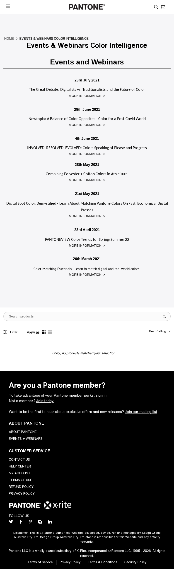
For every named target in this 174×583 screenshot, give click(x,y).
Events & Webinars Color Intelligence (54, 38)
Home (9, 38)
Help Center (20, 466)
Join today (45, 400)
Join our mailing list (141, 411)
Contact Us (19, 459)
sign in (100, 395)
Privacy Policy (22, 493)
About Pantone (23, 431)
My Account (19, 473)
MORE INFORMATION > (87, 96)
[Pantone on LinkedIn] (50, 522)
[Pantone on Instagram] (40, 522)
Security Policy (135, 562)
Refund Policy (21, 486)
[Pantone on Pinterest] (30, 522)
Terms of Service (40, 562)
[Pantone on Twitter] (11, 522)
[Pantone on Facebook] (21, 522)
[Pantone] (87, 7)
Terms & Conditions (102, 562)
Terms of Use (20, 479)
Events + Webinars (25, 438)
